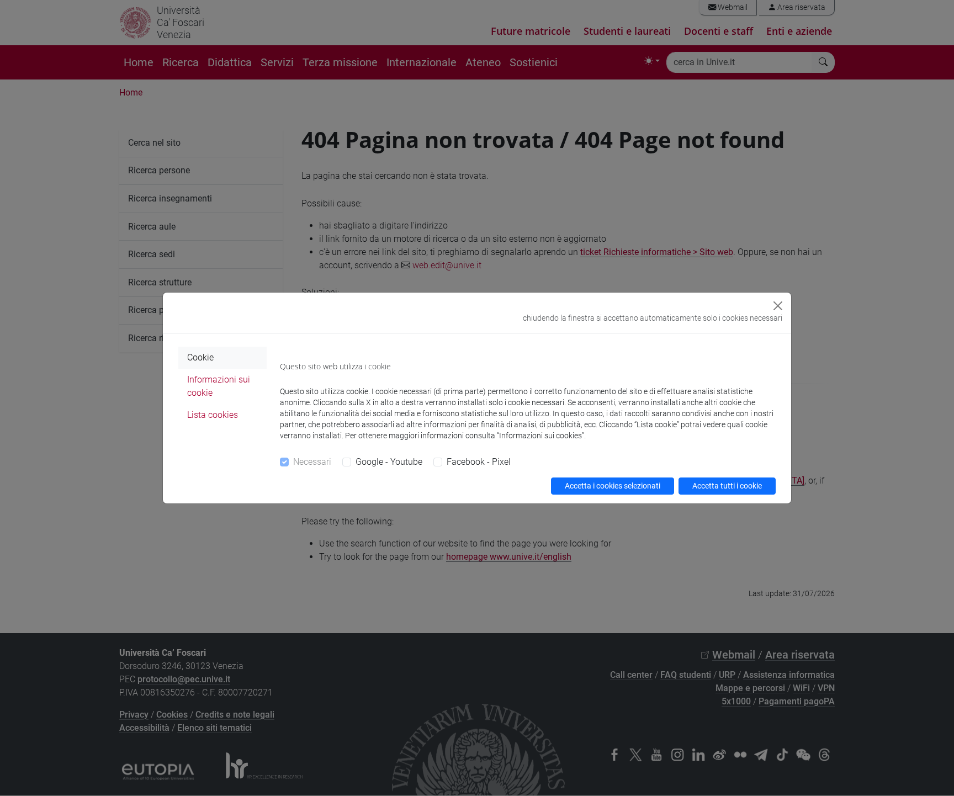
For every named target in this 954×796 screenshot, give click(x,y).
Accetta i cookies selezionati (612, 485)
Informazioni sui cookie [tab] (218, 386)
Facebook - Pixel (479, 462)
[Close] (778, 306)
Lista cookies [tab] (212, 415)
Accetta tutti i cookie (727, 485)
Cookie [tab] (200, 357)
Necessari (312, 462)
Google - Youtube (389, 462)
